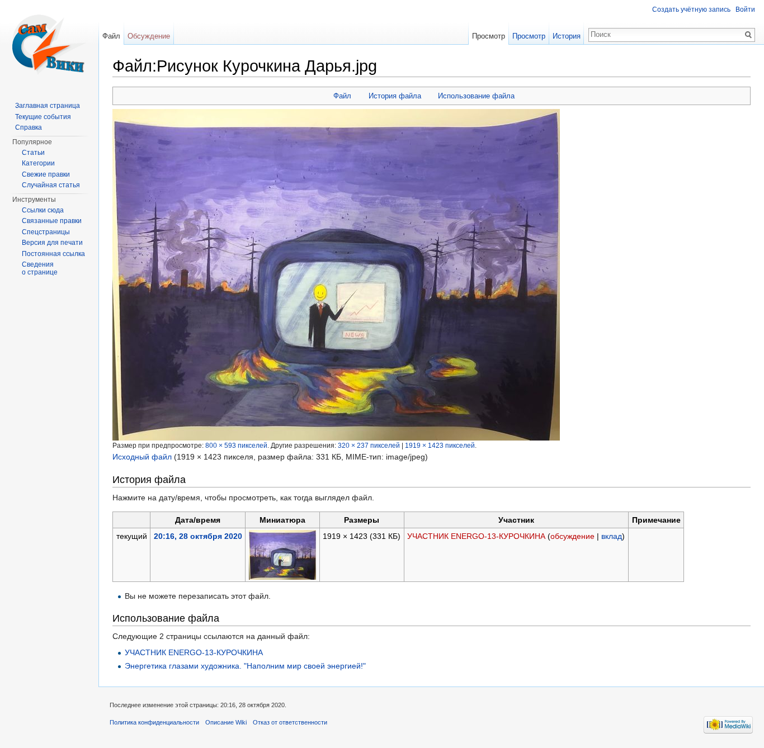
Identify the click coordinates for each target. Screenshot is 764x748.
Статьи (33, 153)
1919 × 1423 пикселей (440, 445)
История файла (395, 96)
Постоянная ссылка (53, 254)
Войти (745, 9)
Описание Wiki (226, 722)
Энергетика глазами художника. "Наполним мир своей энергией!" (245, 665)
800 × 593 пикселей (236, 445)
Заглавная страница (47, 106)
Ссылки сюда (43, 210)
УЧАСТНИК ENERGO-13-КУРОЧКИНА (476, 536)
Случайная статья (51, 185)
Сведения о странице (40, 268)
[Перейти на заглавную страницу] (49, 44)
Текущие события (43, 117)
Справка (28, 127)
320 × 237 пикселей (369, 445)
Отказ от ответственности (290, 722)
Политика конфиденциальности (154, 722)
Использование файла (476, 96)
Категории (38, 163)
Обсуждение (149, 36)
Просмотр (488, 36)
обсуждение (572, 536)
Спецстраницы (46, 232)
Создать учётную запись (691, 9)
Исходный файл (142, 456)
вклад (611, 536)
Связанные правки (52, 221)
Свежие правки (46, 174)
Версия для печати (52, 243)
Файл (342, 96)
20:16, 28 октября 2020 (198, 536)
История (567, 36)
